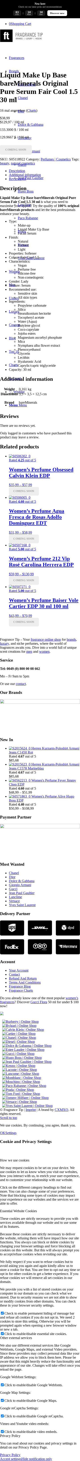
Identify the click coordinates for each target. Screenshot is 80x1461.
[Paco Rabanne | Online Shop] (24, 1086)
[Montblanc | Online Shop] (21, 1078)
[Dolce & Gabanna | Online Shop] (27, 1046)
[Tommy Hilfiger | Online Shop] (25, 1098)
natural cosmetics (23, 163)
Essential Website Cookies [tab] (18, 1211)
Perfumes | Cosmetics (56, 159)
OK (2, 1133)
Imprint (31, 1110)
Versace (14, 901)
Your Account (18, 970)
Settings (10, 1133)
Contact (14, 974)
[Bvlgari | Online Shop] (19, 1025)
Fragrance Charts (21, 990)
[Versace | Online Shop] (19, 1102)
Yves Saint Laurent (22, 905)
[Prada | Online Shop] (18, 1090)
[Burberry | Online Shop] (20, 1021)
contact (21, 684)
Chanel (14, 873)
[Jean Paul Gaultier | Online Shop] (27, 1062)
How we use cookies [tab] (14, 1160)
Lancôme (15, 897)
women (44, 651)
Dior (12, 877)
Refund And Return (23, 978)
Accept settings (10, 1459)
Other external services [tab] (16, 1338)
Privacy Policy (10, 1455)
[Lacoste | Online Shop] (19, 1070)
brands (71, 639)
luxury (4, 643)
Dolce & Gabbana (21, 881)
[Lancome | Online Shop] (20, 1074)
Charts (31, 110)
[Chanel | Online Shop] (19, 1038)
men (29, 651)
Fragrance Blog (20, 986)
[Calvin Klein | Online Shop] (23, 1029)
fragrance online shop (46, 639)
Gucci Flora (38, 1002)
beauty (4, 163)
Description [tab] (17, 171)
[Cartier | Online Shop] (19, 1033)
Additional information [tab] (25, 175)
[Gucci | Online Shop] (18, 1054)
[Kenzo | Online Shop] (18, 1066)
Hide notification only (36, 1459)
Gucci (13, 889)
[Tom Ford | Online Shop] (21, 1094)
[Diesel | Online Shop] (18, 1042)
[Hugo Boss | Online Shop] (22, 1058)
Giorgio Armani (20, 885)
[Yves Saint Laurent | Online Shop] (27, 1106)
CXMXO (61, 1110)
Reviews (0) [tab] (17, 179)
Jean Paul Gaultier (21, 893)
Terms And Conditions (25, 982)
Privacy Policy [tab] (10, 1436)
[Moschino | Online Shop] (21, 1082)
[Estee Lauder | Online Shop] (23, 1050)
